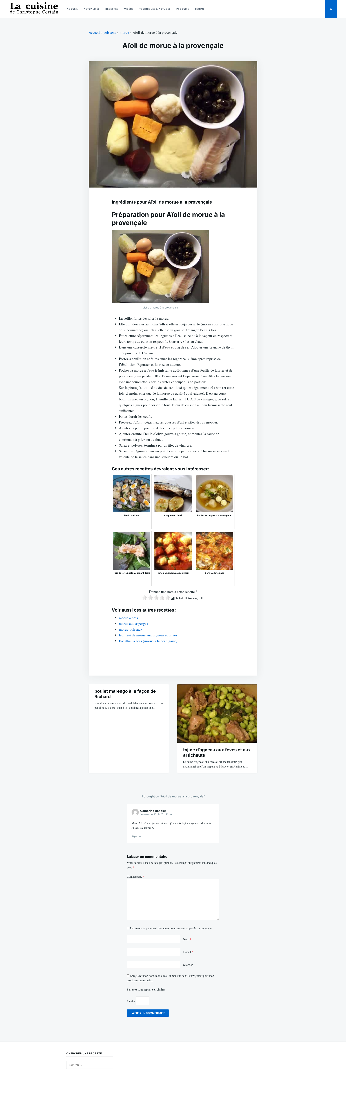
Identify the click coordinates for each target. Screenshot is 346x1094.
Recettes (111, 9)
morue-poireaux (130, 629)
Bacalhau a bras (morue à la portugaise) (148, 640)
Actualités (92, 9)
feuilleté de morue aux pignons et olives (148, 635)
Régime (200, 9)
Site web (188, 965)
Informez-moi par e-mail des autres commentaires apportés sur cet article (171, 928)
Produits (182, 9)
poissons (109, 32)
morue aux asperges (133, 623)
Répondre (136, 836)
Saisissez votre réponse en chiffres (146, 989)
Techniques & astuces (155, 9)
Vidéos (129, 9)
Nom (187, 939)
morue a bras (128, 617)
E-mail (188, 952)
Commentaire (135, 876)
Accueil (72, 9)
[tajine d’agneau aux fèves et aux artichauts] (217, 713)
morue (124, 32)
